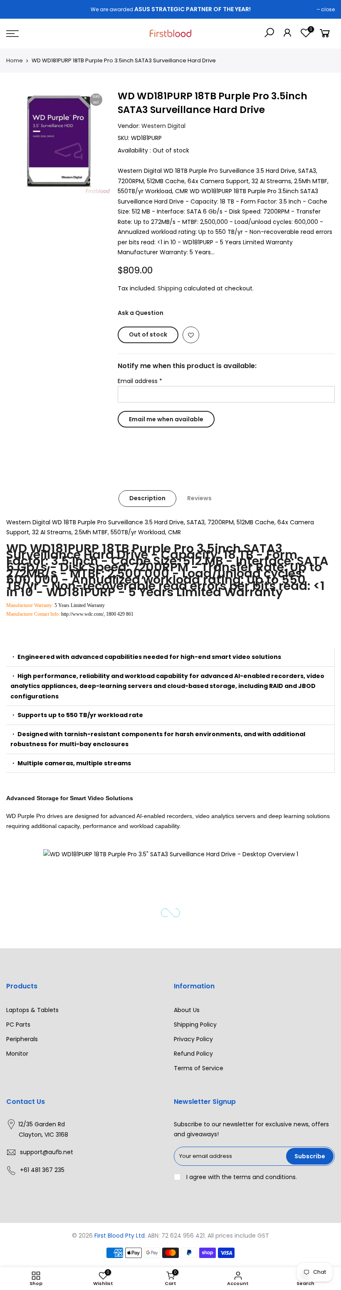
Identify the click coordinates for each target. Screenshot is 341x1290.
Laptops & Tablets (32, 1010)
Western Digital (163, 125)
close (328, 9)
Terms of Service (198, 1068)
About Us (187, 1010)
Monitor (17, 1053)
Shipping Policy (195, 1024)
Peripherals (22, 1039)
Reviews (199, 498)
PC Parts (18, 1024)
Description (147, 498)
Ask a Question (140, 313)
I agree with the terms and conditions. (241, 1177)
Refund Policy (193, 1053)
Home (14, 60)
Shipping (170, 288)
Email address (140, 380)
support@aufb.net (46, 1152)
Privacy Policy (193, 1039)
